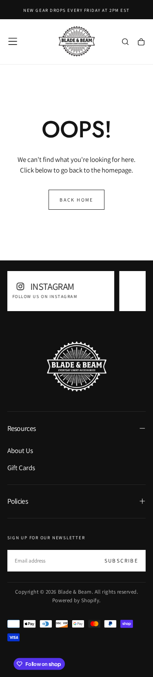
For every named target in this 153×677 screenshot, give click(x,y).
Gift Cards (21, 467)
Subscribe (121, 560)
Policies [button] (17, 501)
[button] (12, 41)
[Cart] (141, 42)
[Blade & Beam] (77, 366)
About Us (20, 450)
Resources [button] (21, 428)
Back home (76, 200)
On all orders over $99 (98, 296)
